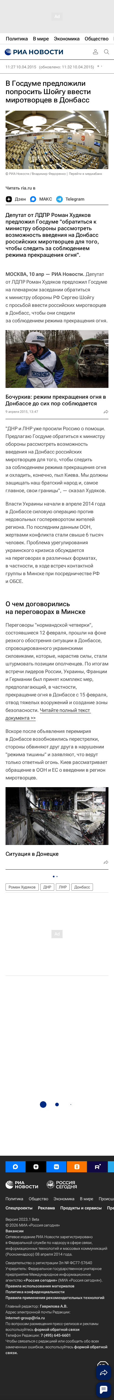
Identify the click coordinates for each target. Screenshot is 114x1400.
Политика (14, 1198)
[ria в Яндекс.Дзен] (36, 1166)
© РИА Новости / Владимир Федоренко (36, 174)
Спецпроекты (19, 1207)
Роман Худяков (22, 887)
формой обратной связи (56, 1329)
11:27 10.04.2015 (21, 67)
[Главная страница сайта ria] (33, 52)
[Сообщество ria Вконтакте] (56, 1166)
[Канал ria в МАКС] (15, 1166)
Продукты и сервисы (81, 1207)
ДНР (47, 887)
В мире (86, 1198)
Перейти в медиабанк (85, 174)
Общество (38, 1198)
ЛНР (63, 887)
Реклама (46, 1207)
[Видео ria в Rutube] (97, 1166)
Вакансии (15, 1231)
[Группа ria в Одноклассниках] (77, 1166)
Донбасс (82, 887)
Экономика (64, 1198)
